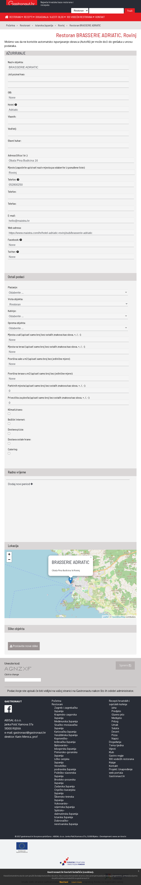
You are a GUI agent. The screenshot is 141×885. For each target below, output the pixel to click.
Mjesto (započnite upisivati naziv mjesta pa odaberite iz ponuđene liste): (46, 167)
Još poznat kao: (16, 74)
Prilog (115, 721)
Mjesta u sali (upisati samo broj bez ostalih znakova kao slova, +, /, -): (44, 334)
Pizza (114, 735)
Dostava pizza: (16, 429)
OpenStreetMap (118, 616)
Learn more (77, 882)
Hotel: (11, 104)
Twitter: (12, 251)
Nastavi (63, 881)
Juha (114, 707)
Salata (115, 728)
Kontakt (100, 16)
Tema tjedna (116, 745)
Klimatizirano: (15, 409)
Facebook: (14, 239)
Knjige (112, 762)
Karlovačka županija (65, 731)
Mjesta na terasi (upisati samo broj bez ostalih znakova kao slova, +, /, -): (46, 346)
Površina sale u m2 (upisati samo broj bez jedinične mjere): (39, 358)
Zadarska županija (64, 786)
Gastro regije (116, 755)
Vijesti (53, 16)
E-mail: (11, 215)
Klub (111, 752)
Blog (61, 16)
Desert (115, 731)
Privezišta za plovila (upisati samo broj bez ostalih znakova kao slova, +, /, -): (49, 397)
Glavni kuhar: (14, 140)
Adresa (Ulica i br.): (18, 155)
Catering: (13, 449)
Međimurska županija (66, 721)
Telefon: (12, 179)
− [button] (9, 559)
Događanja (42, 16)
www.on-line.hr (119, 836)
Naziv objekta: (15, 62)
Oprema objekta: (17, 322)
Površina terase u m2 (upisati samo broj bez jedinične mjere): (40, 373)
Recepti (28, 16)
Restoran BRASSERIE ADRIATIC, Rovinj (96, 35)
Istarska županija (63, 817)
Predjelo (116, 711)
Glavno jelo (118, 714)
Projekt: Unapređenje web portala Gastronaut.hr (121, 773)
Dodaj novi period (19, 484)
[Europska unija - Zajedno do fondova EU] (72, 848)
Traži (129, 10)
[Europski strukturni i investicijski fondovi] (72, 859)
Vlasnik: (12, 116)
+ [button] (9, 554)
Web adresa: (14, 227)
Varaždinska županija (66, 735)
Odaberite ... (16, 292)
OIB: (10, 92)
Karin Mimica (23, 736)
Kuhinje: (12, 310)
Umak (115, 724)
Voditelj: (12, 128)
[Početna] (6, 17)
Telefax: (12, 203)
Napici (115, 738)
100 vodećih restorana (80, 16)
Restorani (15, 16)
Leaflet (106, 616)
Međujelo (117, 717)
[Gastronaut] (21, 4)
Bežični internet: (16, 419)
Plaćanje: (13, 287)
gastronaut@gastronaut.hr (29, 732)
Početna (56, 700)
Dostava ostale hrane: (19, 439)
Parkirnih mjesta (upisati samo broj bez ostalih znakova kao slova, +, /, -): (47, 385)
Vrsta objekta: (15, 299)
